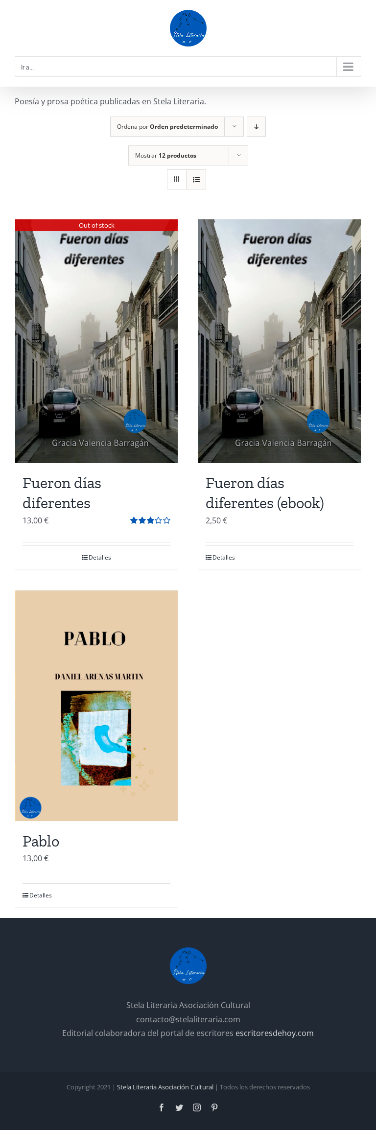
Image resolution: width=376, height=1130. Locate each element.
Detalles (100, 557)
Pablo (41, 841)
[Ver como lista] (196, 179)
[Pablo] (96, 706)
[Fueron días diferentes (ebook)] (279, 341)
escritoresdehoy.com (274, 1033)
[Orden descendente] (256, 127)
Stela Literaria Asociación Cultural (165, 1087)
